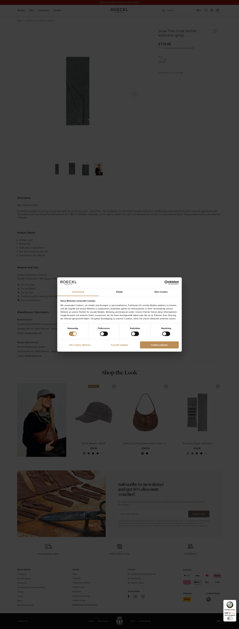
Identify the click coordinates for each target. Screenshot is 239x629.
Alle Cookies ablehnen (80, 345)
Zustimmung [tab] (78, 292)
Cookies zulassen (159, 345)
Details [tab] (119, 292)
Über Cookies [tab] (161, 292)
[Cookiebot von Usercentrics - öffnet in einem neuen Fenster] (166, 283)
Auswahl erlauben (119, 345)
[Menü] (234, 601)
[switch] (104, 334)
